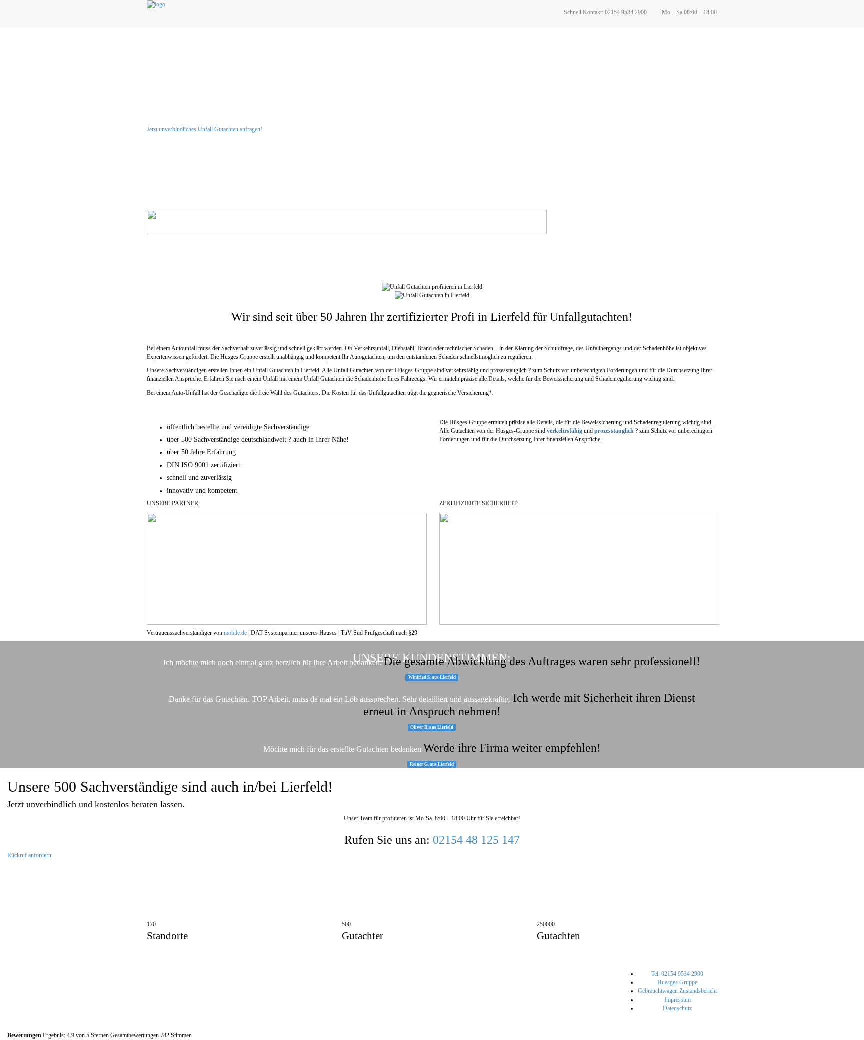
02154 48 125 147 (476, 840)
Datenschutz (677, 1008)
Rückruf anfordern (30, 855)
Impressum (677, 1000)
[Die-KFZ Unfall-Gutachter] (156, 4)
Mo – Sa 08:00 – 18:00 (689, 12)
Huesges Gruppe (678, 982)
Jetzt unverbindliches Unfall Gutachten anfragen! (204, 129)
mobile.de (235, 633)
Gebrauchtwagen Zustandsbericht (677, 991)
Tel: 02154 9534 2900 (678, 974)
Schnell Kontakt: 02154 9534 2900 (605, 12)
